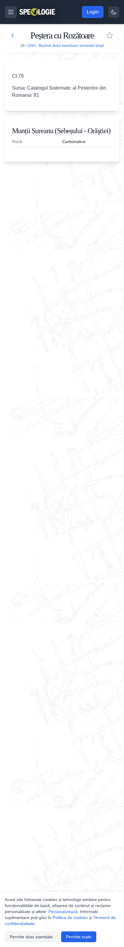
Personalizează (63, 911)
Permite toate (78, 936)
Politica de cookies (70, 917)
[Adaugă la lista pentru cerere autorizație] (109, 35)
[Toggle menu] (11, 12)
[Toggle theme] (113, 12)
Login (93, 11)
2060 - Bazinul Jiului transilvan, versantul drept (65, 46)
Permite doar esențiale (31, 936)
